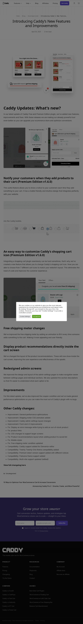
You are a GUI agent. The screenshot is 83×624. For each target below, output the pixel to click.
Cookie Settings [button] (25, 316)
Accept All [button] (36, 316)
